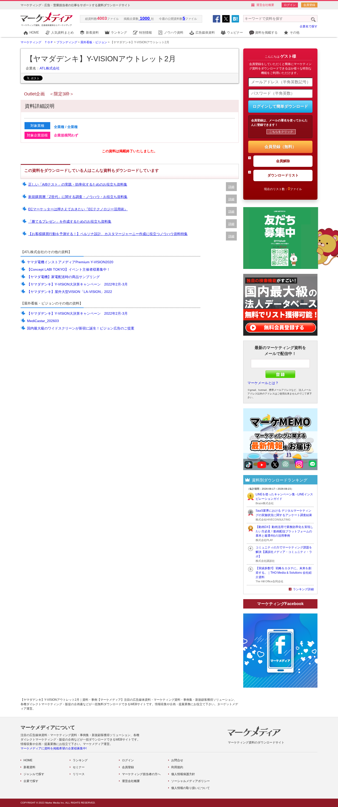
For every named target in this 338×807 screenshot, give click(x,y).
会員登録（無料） (280, 147)
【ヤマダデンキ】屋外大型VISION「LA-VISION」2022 (69, 292)
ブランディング (66, 42)
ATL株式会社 (50, 68)
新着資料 (92, 32)
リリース (79, 774)
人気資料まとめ (62, 32)
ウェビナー (235, 32)
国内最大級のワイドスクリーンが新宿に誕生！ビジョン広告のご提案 (80, 328)
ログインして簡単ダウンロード (280, 106)
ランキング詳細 (303, 589)
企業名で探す (308, 26)
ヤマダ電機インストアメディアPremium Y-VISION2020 (70, 262)
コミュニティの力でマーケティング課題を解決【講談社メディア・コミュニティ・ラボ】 (284, 552)
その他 (294, 32)
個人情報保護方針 (183, 774)
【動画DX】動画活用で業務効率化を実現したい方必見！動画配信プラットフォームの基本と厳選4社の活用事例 (284, 531)
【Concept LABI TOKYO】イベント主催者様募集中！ (68, 269)
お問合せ (177, 760)
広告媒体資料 (205, 32)
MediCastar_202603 (43, 321)
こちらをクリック (281, 131)
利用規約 (177, 767)
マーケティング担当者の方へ (141, 774)
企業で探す (31, 781)
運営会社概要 (265, 5)
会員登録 (309, 5)
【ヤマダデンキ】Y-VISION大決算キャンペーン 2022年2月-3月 (77, 284)
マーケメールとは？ (263, 383)
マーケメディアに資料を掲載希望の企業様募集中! (54, 748)
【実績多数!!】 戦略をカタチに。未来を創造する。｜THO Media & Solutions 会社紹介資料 (284, 573)
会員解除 (283, 161)
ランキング (119, 32)
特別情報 (145, 32)
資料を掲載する (266, 32)
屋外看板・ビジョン (93, 42)
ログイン (290, 5)
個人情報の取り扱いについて (190, 788)
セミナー (79, 767)
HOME (34, 32)
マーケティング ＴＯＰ (37, 42)
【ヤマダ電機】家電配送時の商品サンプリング (63, 277)
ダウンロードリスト (283, 175)
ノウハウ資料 (173, 32)
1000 (145, 18)
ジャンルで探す (34, 774)
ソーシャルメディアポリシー (190, 781)
